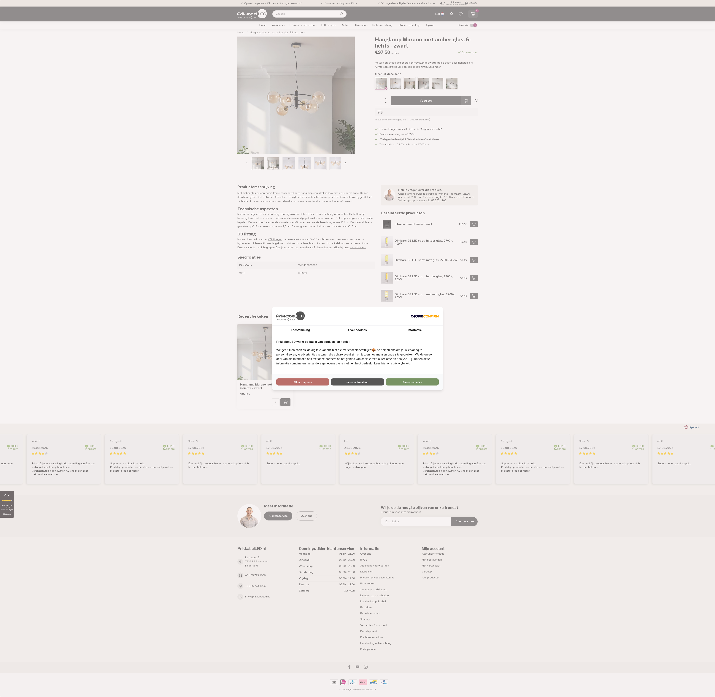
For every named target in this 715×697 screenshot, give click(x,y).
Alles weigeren (302, 381)
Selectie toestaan (357, 381)
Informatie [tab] (415, 330)
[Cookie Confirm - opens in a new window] (425, 316)
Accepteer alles (412, 381)
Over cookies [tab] (357, 330)
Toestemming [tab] (300, 330)
